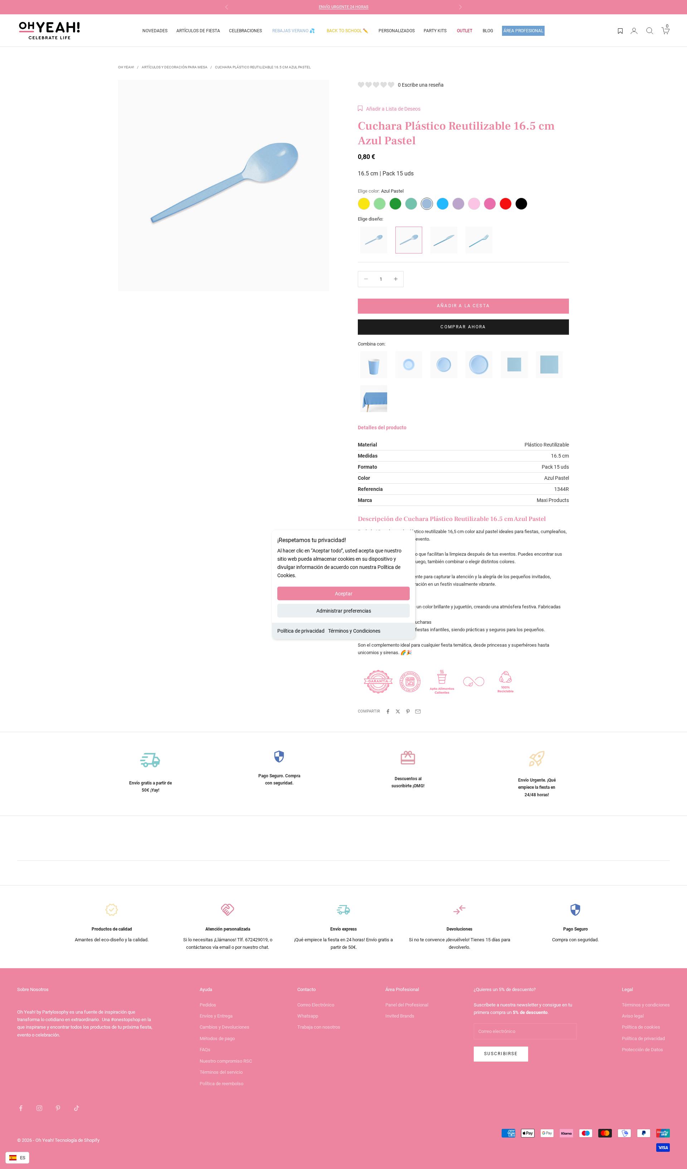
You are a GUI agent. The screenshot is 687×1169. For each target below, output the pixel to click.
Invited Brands (399, 1016)
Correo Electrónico (315, 1005)
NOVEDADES (154, 30)
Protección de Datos (642, 1049)
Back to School (347, 30)
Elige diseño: (370, 219)
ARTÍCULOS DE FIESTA (198, 30)
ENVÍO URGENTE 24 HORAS (344, 7)
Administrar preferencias (343, 611)
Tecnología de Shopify (77, 1140)
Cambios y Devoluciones (224, 1027)
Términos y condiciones (646, 1005)
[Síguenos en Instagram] (39, 1108)
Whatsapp (307, 1016)
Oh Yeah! (126, 67)
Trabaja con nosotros (318, 1027)
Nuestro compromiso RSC (226, 1061)
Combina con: (371, 344)
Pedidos (208, 1005)
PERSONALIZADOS (397, 30)
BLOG (488, 30)
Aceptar (343, 593)
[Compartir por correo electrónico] (418, 711)
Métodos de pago (217, 1038)
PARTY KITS (435, 30)
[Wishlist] (620, 31)
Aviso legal (633, 1016)
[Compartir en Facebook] (388, 711)
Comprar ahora (463, 326)
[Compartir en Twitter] (398, 711)
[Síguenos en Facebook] (20, 1108)
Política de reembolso (221, 1083)
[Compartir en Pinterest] (408, 711)
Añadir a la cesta (463, 305)
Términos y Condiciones (354, 631)
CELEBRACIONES (245, 30)
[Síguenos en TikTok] (76, 1108)
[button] (389, 109)
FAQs (205, 1049)
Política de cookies (641, 1027)
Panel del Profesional (406, 1005)
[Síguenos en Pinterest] (58, 1108)
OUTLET (464, 30)
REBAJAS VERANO (293, 30)
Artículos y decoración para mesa (175, 67)
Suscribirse (501, 1053)
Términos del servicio (221, 1072)
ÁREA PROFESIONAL (523, 30)
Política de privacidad (301, 631)
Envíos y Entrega (216, 1016)
